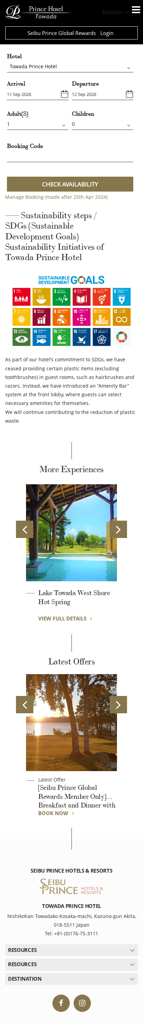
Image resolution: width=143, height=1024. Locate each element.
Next (118, 529)
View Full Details (63, 618)
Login (106, 32)
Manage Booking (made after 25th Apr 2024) (56, 197)
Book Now (54, 813)
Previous (24, 529)
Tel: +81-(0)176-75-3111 (71, 933)
